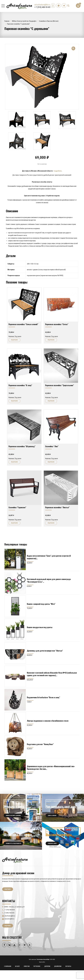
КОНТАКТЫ (68, 966)
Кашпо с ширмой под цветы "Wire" (41, 604)
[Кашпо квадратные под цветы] (15, 629)
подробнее (58, 171)
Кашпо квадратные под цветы (39, 627)
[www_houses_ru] (21, 808)
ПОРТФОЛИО (36, 966)
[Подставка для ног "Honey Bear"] (15, 746)
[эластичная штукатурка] (21, 836)
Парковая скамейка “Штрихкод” (22, 446)
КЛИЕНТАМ (27, 966)
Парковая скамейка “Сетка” (56, 324)
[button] (73, 47)
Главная (6, 21)
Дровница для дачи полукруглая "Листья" (45, 650)
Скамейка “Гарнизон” (17, 507)
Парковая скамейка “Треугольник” (59, 385)
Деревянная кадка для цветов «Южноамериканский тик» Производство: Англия (51, 767)
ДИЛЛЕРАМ (47, 966)
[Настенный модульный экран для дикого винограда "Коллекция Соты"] (15, 582)
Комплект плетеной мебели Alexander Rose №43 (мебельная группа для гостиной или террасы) (52, 674)
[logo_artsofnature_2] (15, 860)
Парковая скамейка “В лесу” (20, 385)
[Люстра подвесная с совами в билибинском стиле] (15, 723)
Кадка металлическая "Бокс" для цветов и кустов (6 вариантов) (49, 557)
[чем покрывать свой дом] (63, 808)
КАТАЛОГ (17, 966)
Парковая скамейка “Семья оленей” (23, 324)
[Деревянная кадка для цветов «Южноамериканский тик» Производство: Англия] (15, 770)
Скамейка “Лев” (52, 446)
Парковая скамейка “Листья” (57, 507)
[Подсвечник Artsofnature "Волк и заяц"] (15, 699)
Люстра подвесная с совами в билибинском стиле (47, 720)
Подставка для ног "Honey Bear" (40, 744)
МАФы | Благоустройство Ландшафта (24, 21)
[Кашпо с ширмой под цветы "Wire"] (15, 606)
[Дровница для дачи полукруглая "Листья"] (15, 653)
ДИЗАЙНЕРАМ (57, 966)
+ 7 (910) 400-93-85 (42, 7)
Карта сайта (42, 962)
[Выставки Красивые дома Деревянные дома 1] (63, 836)
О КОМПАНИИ (7, 966)
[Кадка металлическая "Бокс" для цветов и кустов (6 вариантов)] (15, 559)
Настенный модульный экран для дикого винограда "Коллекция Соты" (49, 580)
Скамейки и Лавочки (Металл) (48, 21)
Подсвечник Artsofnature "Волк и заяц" (43, 697)
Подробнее (14, 340)
